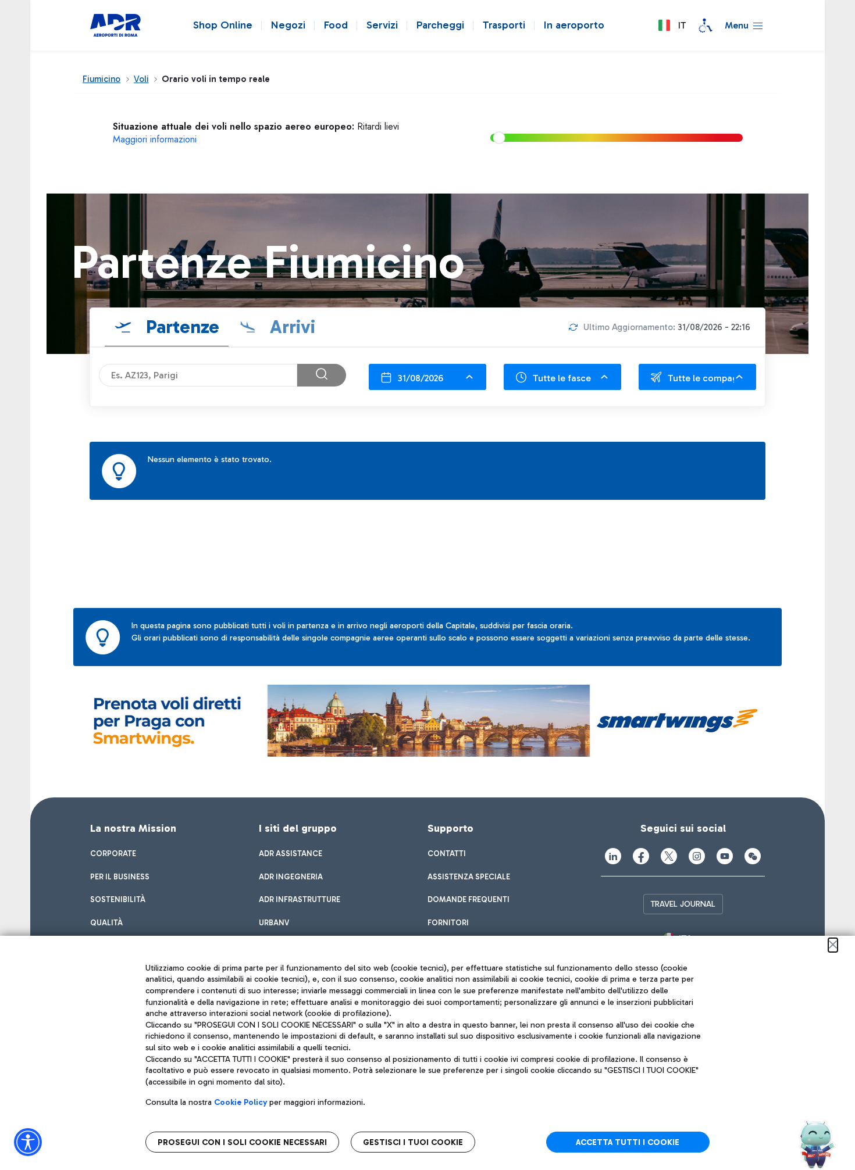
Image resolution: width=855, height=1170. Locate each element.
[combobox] (427, 377)
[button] (671, 26)
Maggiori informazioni (155, 139)
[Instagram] (697, 856)
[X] (669, 856)
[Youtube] (725, 856)
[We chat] (752, 856)
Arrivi (290, 327)
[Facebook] (641, 856)
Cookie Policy (240, 1102)
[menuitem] (113, 854)
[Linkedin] (613, 856)
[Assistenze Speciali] (705, 25)
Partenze (180, 327)
